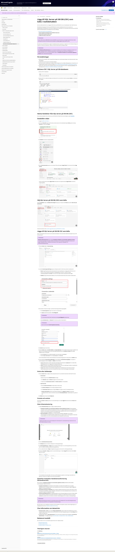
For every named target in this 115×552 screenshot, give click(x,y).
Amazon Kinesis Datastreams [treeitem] (7, 52)
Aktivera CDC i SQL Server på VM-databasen (102, 19)
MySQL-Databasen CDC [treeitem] (6, 37)
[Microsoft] (1, 7)
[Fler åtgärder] (77, 16)
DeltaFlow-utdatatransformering (52, 505)
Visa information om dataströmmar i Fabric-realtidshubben (63, 515)
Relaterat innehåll (99, 26)
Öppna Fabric (111, 10)
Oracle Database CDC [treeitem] (6, 40)
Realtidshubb (48, 16)
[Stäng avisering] (113, 2)
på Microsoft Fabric (45, 121)
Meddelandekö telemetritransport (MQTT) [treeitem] (9, 61)
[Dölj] (19, 15)
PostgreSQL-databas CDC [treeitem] (7, 42)
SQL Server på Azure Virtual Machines (45, 31)
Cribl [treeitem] (3, 58)
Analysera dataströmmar (43, 523)
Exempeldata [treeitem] (4, 65)
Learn (38, 16)
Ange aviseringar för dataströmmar (45, 525)
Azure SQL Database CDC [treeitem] (7, 34)
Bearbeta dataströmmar (43, 522)
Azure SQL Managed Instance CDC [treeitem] (8, 35)
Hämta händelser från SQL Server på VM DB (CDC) (103, 20)
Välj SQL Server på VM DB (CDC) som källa (102, 22)
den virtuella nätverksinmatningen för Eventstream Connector (66, 64)
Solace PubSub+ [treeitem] (5, 63)
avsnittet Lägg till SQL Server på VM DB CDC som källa (55, 228)
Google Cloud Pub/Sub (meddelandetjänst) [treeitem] (9, 60)
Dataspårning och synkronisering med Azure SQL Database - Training (48, 533)
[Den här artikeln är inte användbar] (106, 29)
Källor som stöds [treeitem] (5, 27)
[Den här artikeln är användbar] (105, 29)
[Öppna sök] (110, 8)
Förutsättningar (98, 18)
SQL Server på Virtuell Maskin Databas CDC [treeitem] (10, 43)
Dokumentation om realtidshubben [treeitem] (7, 19)
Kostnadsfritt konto (105, 10)
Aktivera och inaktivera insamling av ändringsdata (54, 66)
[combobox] (10, 17)
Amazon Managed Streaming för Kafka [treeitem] (8, 53)
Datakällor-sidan (98, 21)
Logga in (112, 7)
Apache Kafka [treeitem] (5, 55)
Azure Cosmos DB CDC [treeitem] (6, 32)
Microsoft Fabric (42, 16)
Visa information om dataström (101, 25)
